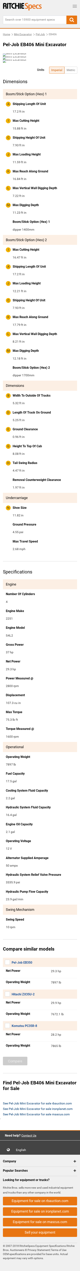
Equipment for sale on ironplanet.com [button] (40, 1211)
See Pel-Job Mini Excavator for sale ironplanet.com (38, 1109)
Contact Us (28, 1135)
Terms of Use (58, 1250)
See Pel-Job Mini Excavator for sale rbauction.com (37, 1103)
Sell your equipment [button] (40, 1232)
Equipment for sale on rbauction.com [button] (40, 1201)
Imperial (56, 70)
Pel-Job (40, 34)
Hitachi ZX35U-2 (23, 994)
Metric (71, 70)
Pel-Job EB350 (22, 962)
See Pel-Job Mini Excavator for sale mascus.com (36, 1114)
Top (73, 1265)
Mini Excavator (23, 34)
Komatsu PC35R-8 (24, 1026)
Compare (15, 1061)
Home (6, 34)
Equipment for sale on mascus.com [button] (40, 1222)
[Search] (71, 20)
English (22, 1150)
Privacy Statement (39, 1250)
